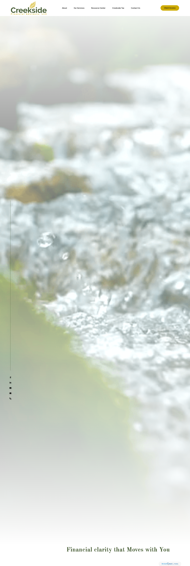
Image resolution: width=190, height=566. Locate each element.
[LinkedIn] (10, 383)
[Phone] (10, 399)
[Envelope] (10, 393)
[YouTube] (10, 388)
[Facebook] (10, 377)
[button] (64, 8)
